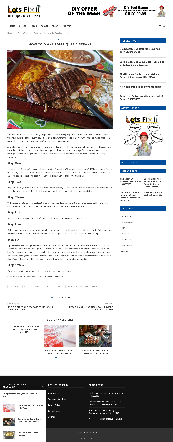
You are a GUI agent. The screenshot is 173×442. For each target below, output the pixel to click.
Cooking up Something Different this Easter (95, 352)
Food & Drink (23, 33)
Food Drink (127, 239)
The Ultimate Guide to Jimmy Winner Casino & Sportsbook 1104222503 (140, 76)
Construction (128, 222)
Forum (44, 26)
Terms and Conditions (57, 399)
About (55, 26)
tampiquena (58, 287)
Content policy (54, 411)
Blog (34, 26)
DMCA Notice (54, 393)
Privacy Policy (54, 405)
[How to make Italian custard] (9, 435)
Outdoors (126, 251)
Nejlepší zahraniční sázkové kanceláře (140, 86)
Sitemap (51, 416)
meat (26, 287)
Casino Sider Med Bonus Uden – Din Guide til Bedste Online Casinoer (142, 63)
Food (36, 33)
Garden (125, 233)
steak (46, 287)
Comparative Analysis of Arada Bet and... (21, 395)
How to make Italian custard (28, 434)
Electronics (127, 245)
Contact (66, 26)
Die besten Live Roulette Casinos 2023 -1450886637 (140, 50)
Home (12, 26)
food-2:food (14, 287)
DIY (123, 228)
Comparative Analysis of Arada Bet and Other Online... (25, 329)
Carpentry (126, 216)
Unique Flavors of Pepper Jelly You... (30, 406)
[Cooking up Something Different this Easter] (95, 336)
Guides (22, 26)
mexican (36, 287)
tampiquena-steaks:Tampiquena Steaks (83, 287)
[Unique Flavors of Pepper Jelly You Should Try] (60, 336)
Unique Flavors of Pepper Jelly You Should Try (60, 352)
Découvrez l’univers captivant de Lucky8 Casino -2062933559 (141, 98)
